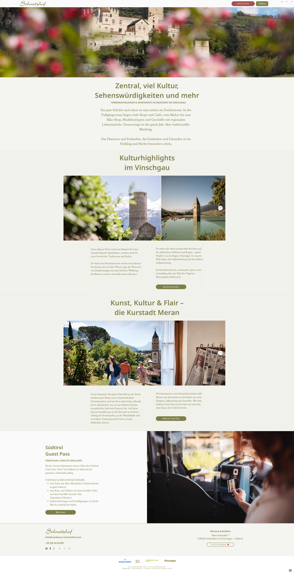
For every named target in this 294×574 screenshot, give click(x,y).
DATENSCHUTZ (137, 568)
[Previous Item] (68, 353)
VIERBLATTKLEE (166, 568)
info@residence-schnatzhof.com (63, 537)
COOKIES (147, 568)
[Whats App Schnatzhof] (54, 548)
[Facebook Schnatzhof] (50, 548)
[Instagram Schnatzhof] (46, 548)
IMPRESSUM (126, 568)
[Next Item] (220, 208)
